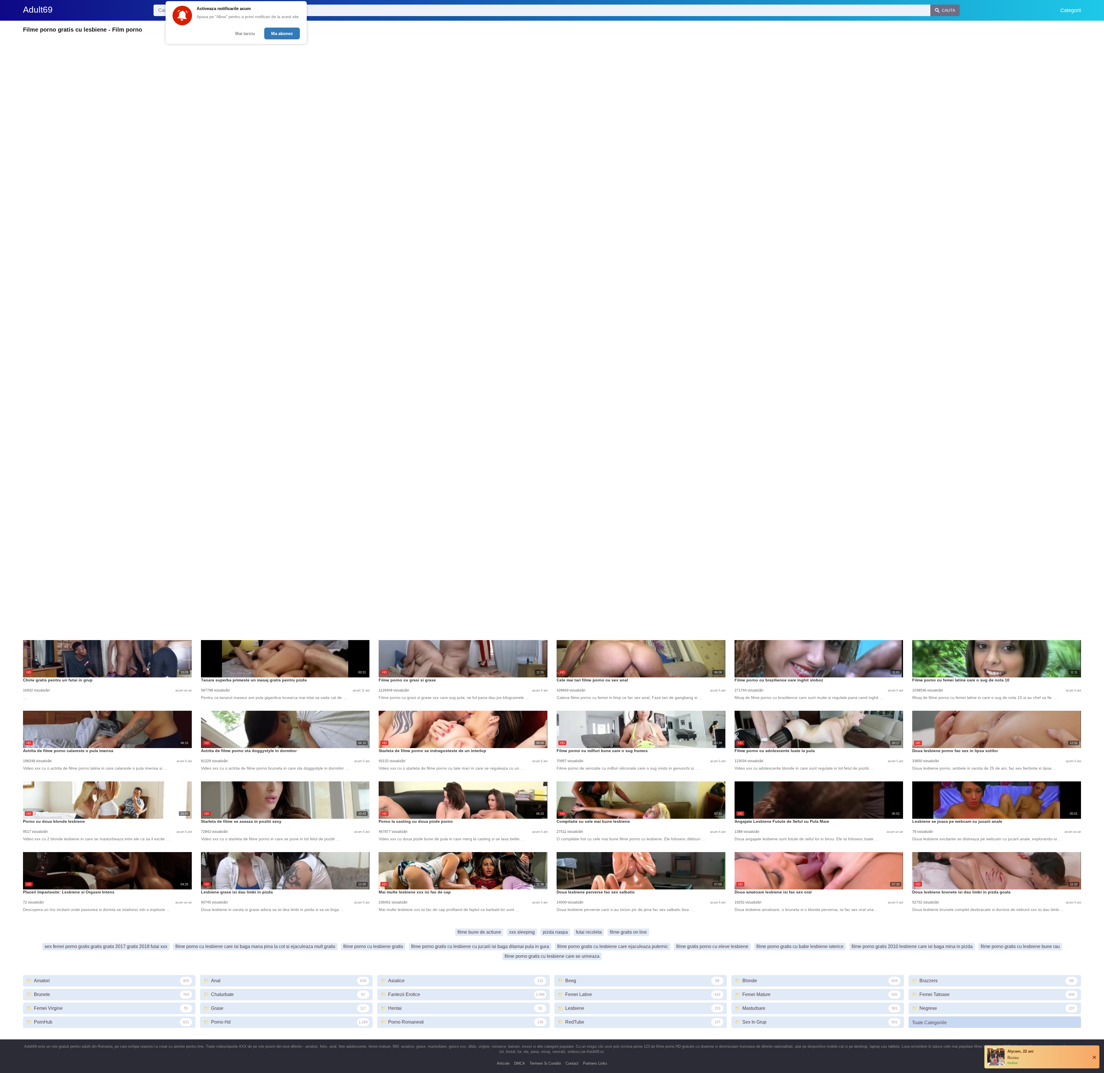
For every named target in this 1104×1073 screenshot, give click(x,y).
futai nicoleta (589, 932)
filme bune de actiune (479, 932)
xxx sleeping (522, 932)
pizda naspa (555, 932)
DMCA (519, 1063)
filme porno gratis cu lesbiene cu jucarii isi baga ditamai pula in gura (480, 946)
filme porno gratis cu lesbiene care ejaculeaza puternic (612, 946)
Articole (503, 1063)
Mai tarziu (245, 33)
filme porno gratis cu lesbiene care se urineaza (552, 956)
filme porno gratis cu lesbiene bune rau (1020, 946)
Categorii (1070, 10)
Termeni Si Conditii (545, 1063)
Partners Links (595, 1063)
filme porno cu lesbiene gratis (373, 946)
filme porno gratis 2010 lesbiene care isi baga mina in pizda (912, 946)
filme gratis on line (628, 932)
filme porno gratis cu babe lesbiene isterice (800, 946)
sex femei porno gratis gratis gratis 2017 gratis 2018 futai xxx (106, 946)
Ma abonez (282, 33)
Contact (572, 1063)
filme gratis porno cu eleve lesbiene (712, 946)
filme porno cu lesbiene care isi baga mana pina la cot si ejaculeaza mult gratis (255, 946)
